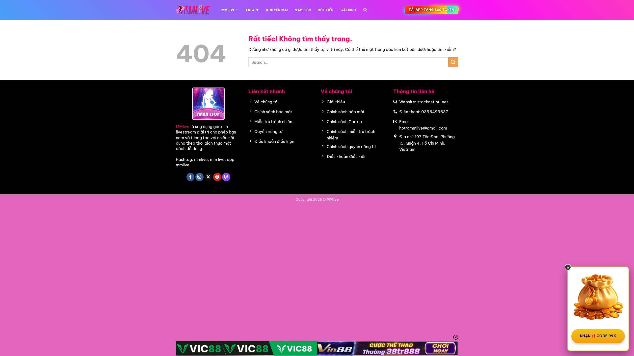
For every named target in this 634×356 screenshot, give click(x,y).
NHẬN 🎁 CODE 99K (598, 336)
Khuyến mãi (277, 10)
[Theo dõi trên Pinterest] (217, 177)
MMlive (182, 126)
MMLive (228, 10)
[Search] (365, 10)
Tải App (252, 10)
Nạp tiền (303, 10)
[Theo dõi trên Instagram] (199, 177)
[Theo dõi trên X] (208, 177)
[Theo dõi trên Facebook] (190, 177)
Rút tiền (326, 10)
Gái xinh (348, 10)
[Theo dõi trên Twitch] (226, 177)
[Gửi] (453, 62)
